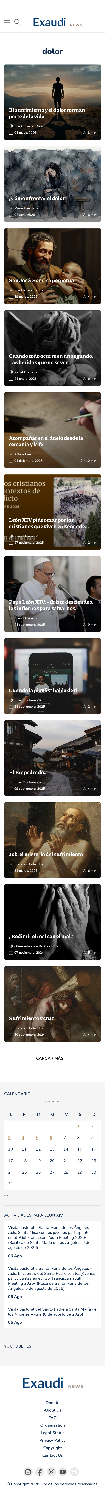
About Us (52, 1410)
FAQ (52, 1418)
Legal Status (52, 1432)
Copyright (52, 1448)
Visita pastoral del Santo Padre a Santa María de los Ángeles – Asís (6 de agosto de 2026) (52, 1311)
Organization (52, 1425)
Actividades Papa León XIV (33, 1215)
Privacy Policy (52, 1440)
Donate (52, 1402)
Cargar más (49, 1058)
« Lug (6, 1195)
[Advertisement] (52, 6)
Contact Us (52, 1455)
